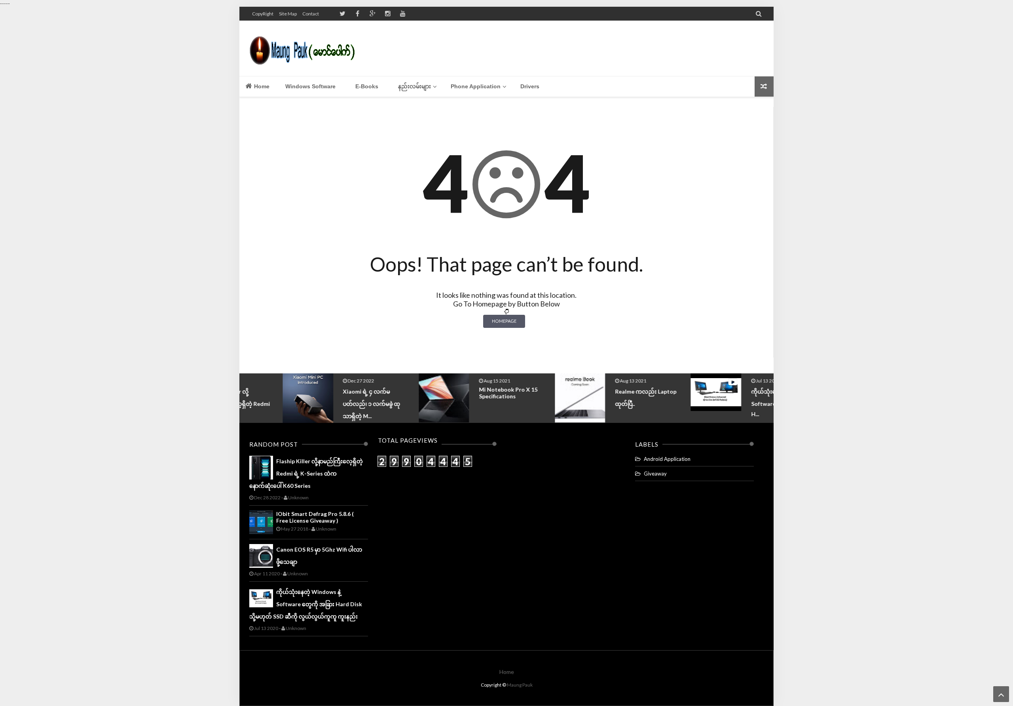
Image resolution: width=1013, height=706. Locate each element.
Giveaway (655, 473)
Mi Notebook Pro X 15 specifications (465, 393)
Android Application (667, 459)
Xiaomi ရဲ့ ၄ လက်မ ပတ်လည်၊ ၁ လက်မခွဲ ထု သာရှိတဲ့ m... (328, 403)
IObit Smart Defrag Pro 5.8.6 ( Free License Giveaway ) (315, 517)
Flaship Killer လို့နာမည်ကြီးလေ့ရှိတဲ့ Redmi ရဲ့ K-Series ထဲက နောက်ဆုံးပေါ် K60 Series (306, 473)
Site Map (288, 14)
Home (260, 86)
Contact (310, 14)
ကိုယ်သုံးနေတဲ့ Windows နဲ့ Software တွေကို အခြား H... (740, 402)
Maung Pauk (520, 685)
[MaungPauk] (305, 48)
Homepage (504, 321)
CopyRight (262, 14)
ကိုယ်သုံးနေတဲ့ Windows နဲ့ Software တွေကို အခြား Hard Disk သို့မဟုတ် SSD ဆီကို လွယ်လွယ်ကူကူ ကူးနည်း (305, 604)
